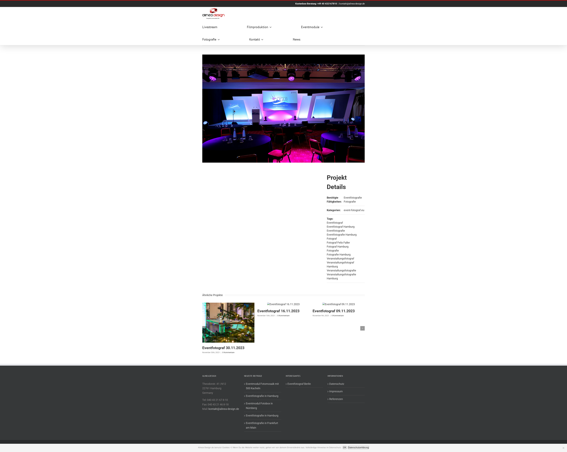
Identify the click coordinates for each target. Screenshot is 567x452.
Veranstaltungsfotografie (341, 270)
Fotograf (332, 238)
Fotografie (350, 201)
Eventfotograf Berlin (299, 383)
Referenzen (336, 399)
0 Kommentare (228, 352)
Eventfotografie (353, 197)
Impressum (336, 391)
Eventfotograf (335, 222)
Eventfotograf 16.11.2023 (278, 311)
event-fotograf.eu (354, 210)
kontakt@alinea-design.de (352, 3)
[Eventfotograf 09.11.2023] (338, 304)
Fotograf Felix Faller (338, 242)
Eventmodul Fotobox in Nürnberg (259, 405)
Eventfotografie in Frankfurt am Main (262, 425)
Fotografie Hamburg (339, 254)
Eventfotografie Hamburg (342, 234)
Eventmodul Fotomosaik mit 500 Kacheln (262, 386)
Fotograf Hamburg (337, 246)
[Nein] (563, 447)
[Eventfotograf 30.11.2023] (228, 304)
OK (344, 447)
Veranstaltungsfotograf (340, 258)
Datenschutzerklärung (358, 447)
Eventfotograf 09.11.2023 (334, 311)
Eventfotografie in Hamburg (262, 395)
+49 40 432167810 (327, 3)
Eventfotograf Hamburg (341, 226)
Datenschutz (336, 383)
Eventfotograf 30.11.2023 (223, 348)
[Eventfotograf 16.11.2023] (283, 304)
